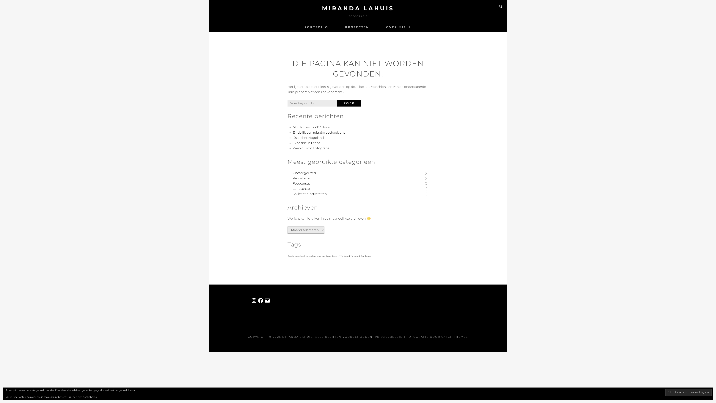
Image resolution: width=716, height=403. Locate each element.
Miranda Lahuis (358, 8)
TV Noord (355, 256)
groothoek (300, 256)
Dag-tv (291, 256)
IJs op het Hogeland (308, 138)
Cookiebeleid (90, 397)
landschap (311, 256)
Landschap (301, 188)
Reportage (301, 178)
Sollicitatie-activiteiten (310, 194)
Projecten (357, 27)
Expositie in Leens (306, 143)
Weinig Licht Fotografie (311, 148)
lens (319, 256)
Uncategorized (304, 173)
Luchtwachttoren (329, 256)
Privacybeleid (389, 336)
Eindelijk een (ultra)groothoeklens (319, 132)
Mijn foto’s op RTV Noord (312, 127)
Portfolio (316, 27)
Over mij (396, 27)
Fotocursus (301, 183)
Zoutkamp (366, 256)
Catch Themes (454, 336)
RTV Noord (344, 256)
